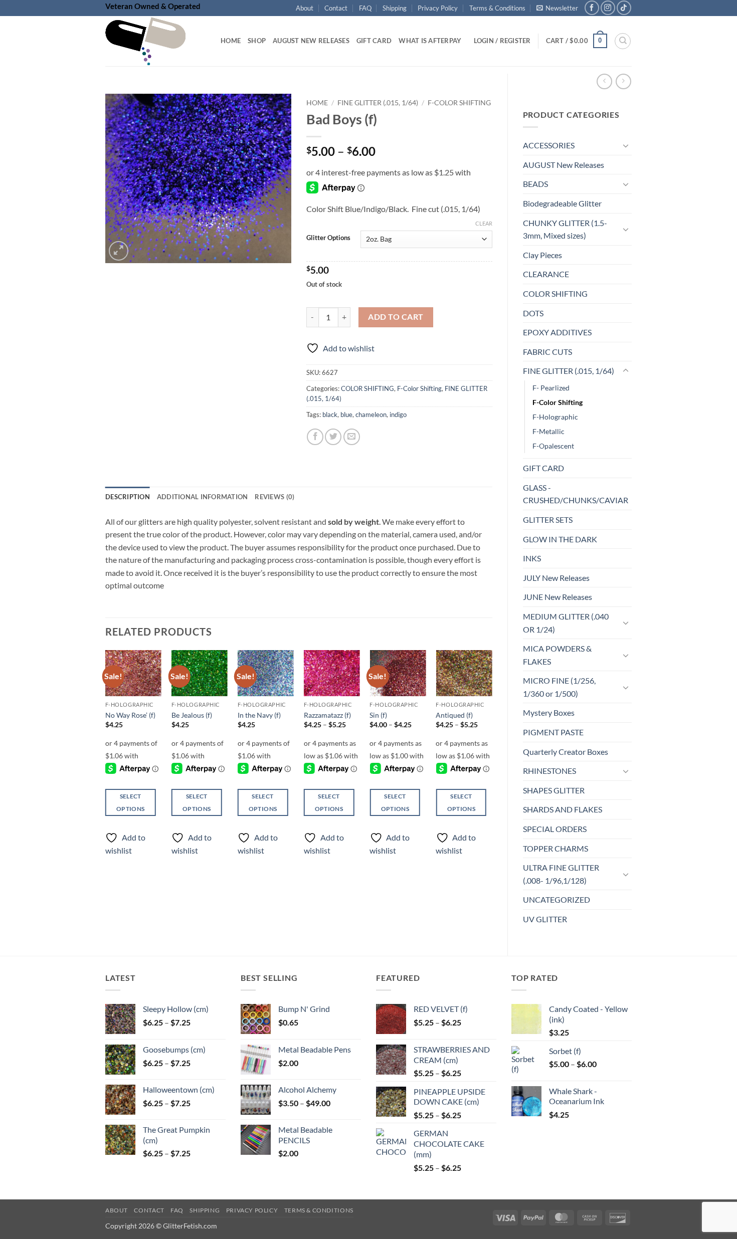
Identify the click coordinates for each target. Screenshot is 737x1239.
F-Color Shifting (557, 402)
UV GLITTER (545, 919)
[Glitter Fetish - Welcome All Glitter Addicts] (155, 41)
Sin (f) (378, 715)
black (329, 414)
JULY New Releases (556, 577)
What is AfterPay (430, 41)
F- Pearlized (551, 387)
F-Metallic (548, 431)
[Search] (623, 41)
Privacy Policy (438, 8)
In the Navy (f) (259, 715)
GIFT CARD (543, 468)
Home (231, 41)
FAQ (365, 8)
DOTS (533, 313)
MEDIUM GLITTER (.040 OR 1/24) (566, 622)
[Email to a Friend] (351, 437)
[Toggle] (626, 145)
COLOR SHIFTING (555, 293)
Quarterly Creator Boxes (565, 751)
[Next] (491, 761)
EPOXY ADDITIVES (557, 332)
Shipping (395, 8)
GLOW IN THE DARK (560, 539)
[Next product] (604, 81)
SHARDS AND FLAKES (562, 809)
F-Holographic (555, 416)
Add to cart (395, 316)
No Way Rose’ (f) (130, 715)
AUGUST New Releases (563, 164)
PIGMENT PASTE (553, 732)
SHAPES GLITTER (554, 790)
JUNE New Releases (557, 596)
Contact (335, 8)
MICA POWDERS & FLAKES (557, 655)
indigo (398, 414)
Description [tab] (127, 497)
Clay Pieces (542, 255)
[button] (557, 8)
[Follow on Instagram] (608, 8)
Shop (257, 41)
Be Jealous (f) (191, 715)
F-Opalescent (553, 446)
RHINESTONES (549, 770)
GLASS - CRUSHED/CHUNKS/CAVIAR (575, 494)
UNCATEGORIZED (556, 899)
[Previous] (105, 761)
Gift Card (374, 41)
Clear (483, 223)
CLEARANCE (546, 274)
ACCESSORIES (549, 145)
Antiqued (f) (454, 715)
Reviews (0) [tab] (274, 497)
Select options (130, 802)
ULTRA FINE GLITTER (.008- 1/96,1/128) (561, 874)
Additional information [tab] (202, 497)
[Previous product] (623, 81)
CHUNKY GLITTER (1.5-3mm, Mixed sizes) (565, 229)
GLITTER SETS (548, 519)
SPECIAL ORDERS (555, 829)
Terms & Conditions (497, 8)
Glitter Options (328, 238)
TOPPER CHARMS (555, 848)
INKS (532, 558)
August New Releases (311, 41)
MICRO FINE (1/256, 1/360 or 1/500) (559, 687)
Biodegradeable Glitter (562, 203)
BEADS (535, 183)
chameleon (371, 414)
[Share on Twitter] (333, 437)
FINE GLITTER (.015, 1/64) (568, 370)
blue (346, 414)
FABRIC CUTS (547, 351)
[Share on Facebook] (315, 437)
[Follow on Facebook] (592, 8)
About (304, 8)
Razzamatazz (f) (327, 715)
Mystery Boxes (549, 712)
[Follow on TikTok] (624, 8)
